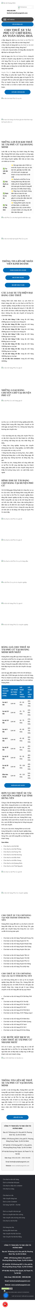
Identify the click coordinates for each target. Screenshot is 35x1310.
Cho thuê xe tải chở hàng (11, 1179)
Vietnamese (23, 7)
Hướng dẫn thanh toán (10, 1230)
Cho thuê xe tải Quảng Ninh (13, 863)
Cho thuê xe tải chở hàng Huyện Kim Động (17, 964)
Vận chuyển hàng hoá (10, 1198)
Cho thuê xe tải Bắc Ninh (12, 857)
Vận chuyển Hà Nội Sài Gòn (12, 1233)
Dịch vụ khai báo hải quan (11, 1182)
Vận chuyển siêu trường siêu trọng (14, 1217)
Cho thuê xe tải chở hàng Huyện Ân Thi (16, 941)
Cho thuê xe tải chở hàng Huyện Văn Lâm (17, 949)
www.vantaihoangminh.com (20, 1165)
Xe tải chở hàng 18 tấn (11, 354)
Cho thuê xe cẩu (8, 1195)
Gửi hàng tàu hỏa (8, 1227)
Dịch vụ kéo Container (10, 1201)
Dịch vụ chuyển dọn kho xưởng (13, 1214)
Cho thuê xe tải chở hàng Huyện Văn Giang (17, 946)
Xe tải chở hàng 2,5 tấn (11, 324)
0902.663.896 (11, 10)
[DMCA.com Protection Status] (17, 1289)
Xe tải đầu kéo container (11, 358)
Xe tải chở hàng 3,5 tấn (11, 329)
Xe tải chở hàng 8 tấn (11, 339)
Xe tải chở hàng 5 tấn (11, 334)
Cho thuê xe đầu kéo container (12, 1185)
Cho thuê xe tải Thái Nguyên (13, 866)
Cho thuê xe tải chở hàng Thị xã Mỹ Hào (16, 966)
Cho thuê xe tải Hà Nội (11, 846)
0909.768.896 (26, 1158)
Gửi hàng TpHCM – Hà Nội (11, 1205)
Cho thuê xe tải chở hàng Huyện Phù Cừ (16, 961)
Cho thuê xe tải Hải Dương (13, 854)
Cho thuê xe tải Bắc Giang (12, 860)
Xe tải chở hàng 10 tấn (11, 344)
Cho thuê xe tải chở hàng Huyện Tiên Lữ (16, 955)
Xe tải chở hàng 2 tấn (11, 319)
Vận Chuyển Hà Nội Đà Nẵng (12, 1237)
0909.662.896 (17, 1102)
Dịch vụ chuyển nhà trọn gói (12, 1211)
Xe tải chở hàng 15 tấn (11, 349)
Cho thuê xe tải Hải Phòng (12, 849)
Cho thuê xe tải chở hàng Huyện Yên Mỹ (16, 958)
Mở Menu (11, 19)
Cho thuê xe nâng (8, 1189)
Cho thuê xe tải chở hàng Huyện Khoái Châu (18, 944)
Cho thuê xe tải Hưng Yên (12, 852)
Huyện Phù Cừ (6, 72)
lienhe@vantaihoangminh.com (17, 13)
